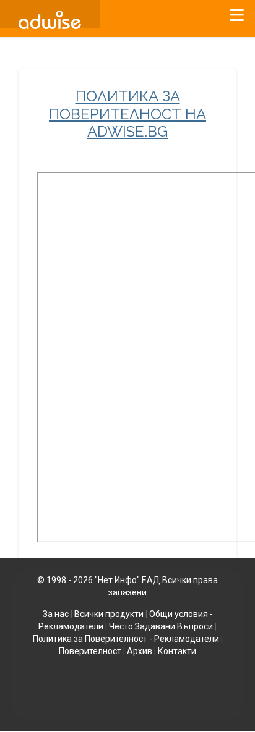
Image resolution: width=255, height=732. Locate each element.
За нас (56, 614)
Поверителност (90, 651)
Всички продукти (109, 614)
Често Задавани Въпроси (161, 626)
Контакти (177, 651)
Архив (139, 651)
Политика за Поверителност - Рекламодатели (126, 639)
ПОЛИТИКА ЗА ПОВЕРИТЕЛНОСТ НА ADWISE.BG (127, 114)
